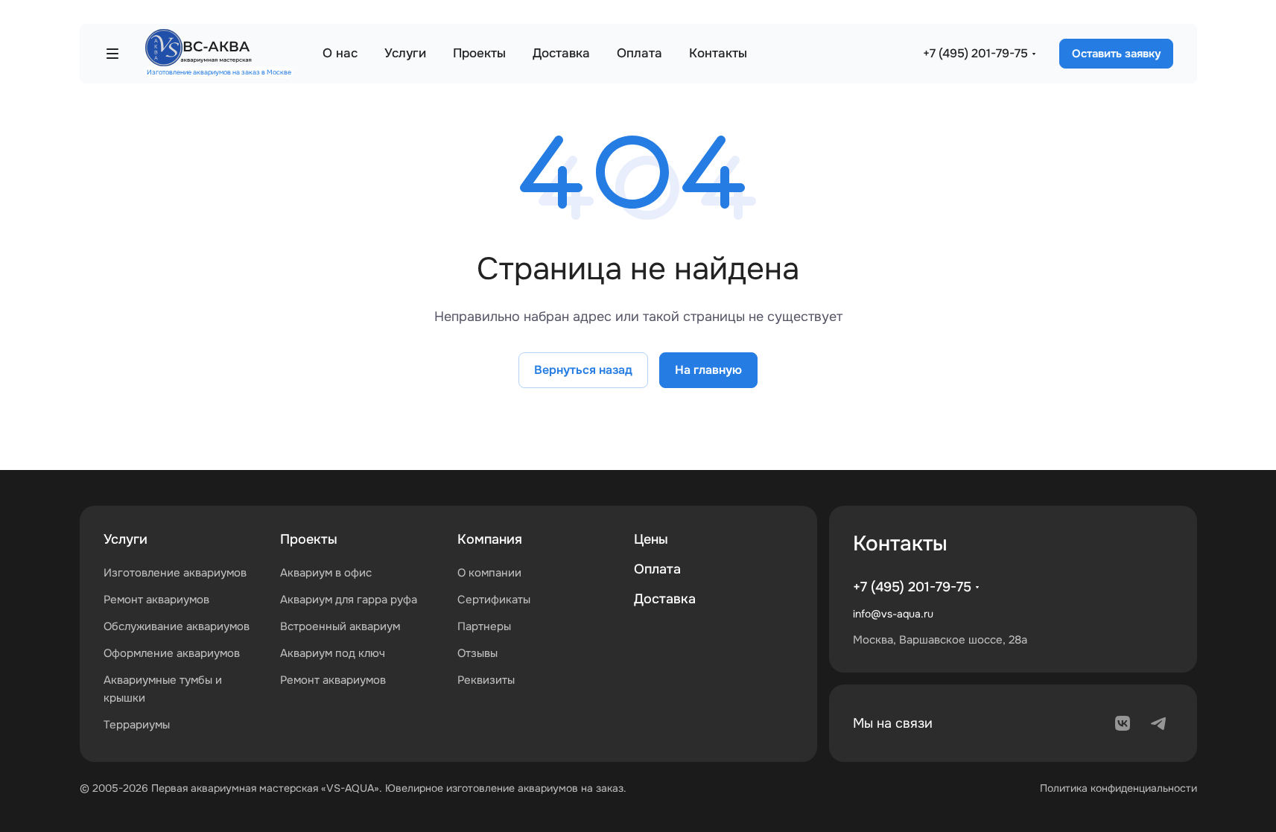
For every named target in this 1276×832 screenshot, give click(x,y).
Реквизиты (486, 680)
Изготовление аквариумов (175, 572)
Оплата (657, 569)
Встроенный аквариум (340, 626)
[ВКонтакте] (1122, 723)
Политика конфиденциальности (1118, 788)
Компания (489, 539)
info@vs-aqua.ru (893, 613)
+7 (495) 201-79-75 (975, 53)
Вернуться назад (583, 370)
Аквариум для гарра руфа (348, 599)
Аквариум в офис (326, 572)
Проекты (308, 539)
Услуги (125, 539)
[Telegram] (1158, 723)
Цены (651, 539)
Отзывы (477, 653)
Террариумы (137, 724)
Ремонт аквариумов (156, 599)
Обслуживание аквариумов (177, 626)
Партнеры (484, 626)
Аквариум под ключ (332, 653)
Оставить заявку (1116, 53)
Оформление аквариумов (172, 653)
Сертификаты (493, 599)
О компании (489, 572)
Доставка (665, 599)
